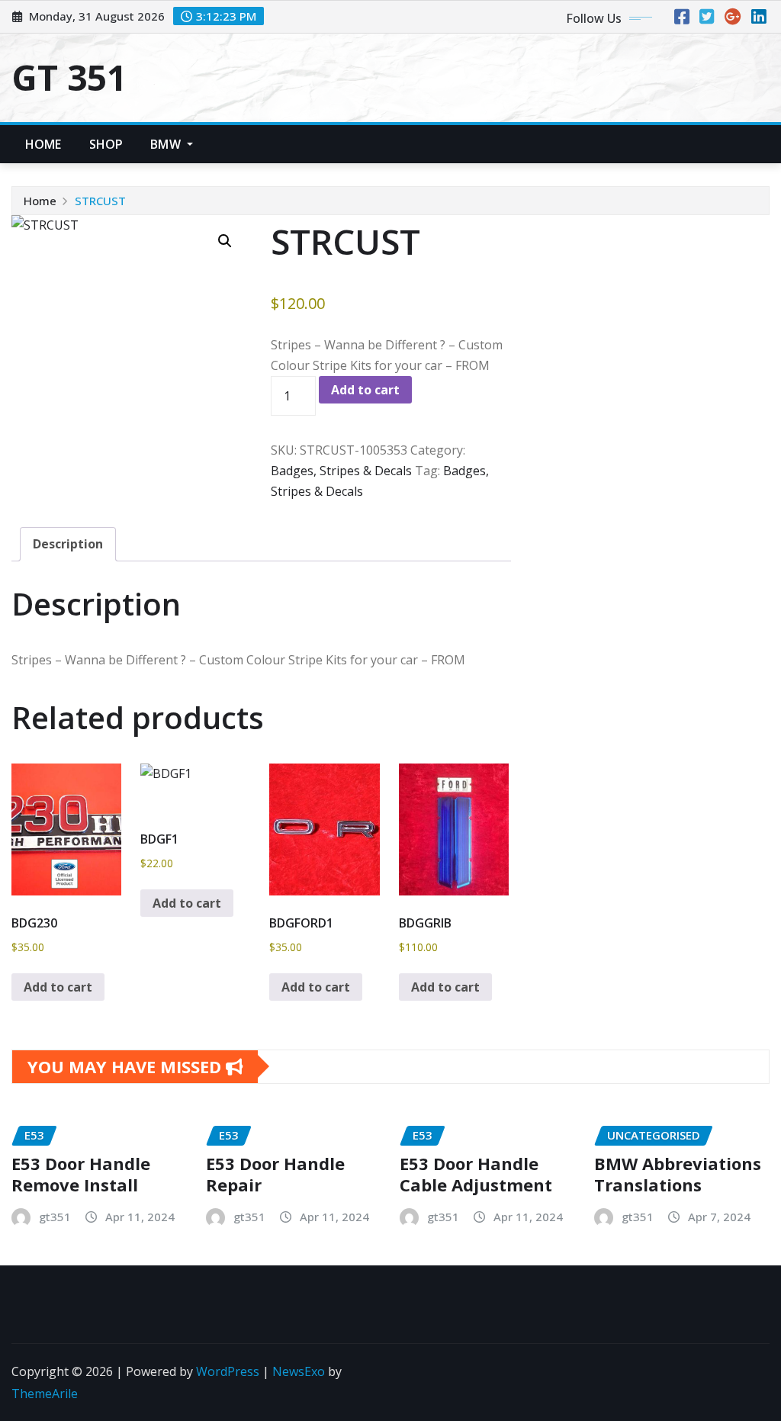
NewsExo (298, 1371)
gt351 (55, 1216)
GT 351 (69, 77)
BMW (167, 144)
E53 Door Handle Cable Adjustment (476, 1174)
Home (43, 144)
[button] (225, 241)
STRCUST (100, 200)
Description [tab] (68, 543)
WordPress (227, 1371)
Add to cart (365, 389)
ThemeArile (44, 1393)
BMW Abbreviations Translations (677, 1174)
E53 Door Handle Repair (275, 1174)
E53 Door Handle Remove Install (80, 1174)
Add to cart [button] (58, 987)
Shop (106, 144)
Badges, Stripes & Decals (341, 470)
